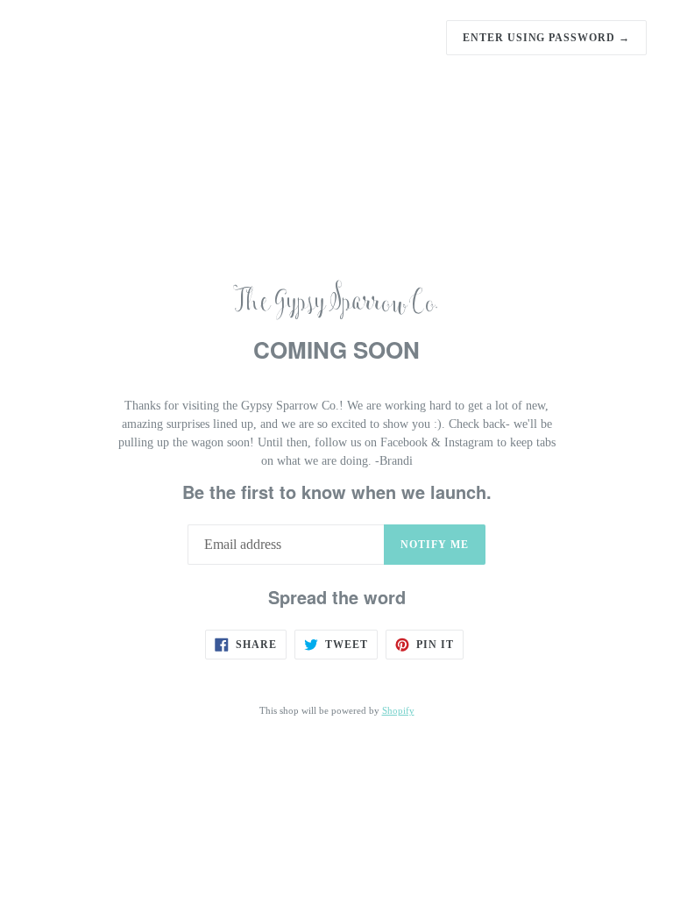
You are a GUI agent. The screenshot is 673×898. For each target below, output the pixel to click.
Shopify (398, 710)
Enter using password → (546, 38)
